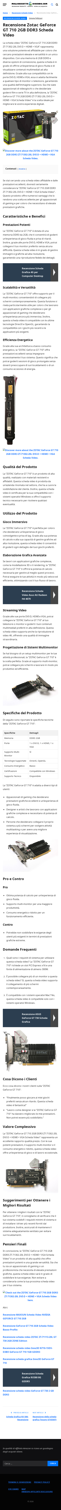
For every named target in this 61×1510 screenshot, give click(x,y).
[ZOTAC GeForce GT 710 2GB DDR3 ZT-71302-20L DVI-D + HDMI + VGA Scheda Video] (30, 127)
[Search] (56, 4)
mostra (22, 169)
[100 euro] (29, 4)
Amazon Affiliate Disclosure (37, 1491)
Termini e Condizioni (19, 1482)
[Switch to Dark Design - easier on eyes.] (52, 4)
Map (24, 1489)
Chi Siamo (13, 1489)
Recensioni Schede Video (15, 18)
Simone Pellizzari (35, 18)
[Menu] (5, 4)
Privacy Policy (42, 1482)
